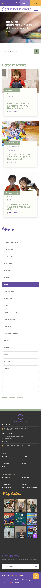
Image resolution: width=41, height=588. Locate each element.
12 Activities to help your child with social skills (18, 207)
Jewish (6, 347)
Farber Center (25, 477)
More (6, 305)
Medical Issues (9, 291)
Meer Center (7, 477)
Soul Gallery (7, 484)
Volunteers (6, 460)
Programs (24, 456)
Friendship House (26, 481)
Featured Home (9, 319)
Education (8, 389)
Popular (7, 284)
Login (5, 466)
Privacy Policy (21, 580)
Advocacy (7, 382)
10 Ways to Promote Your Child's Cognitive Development (19, 156)
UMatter (6, 481)
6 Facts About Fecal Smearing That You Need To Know (18, 105)
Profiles (7, 270)
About (5, 456)
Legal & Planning (10, 312)
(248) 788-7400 (8, 447)
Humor (6, 340)
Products (7, 277)
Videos (6, 368)
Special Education (11, 242)
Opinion (7, 361)
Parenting (8, 298)
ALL (5, 236)
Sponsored (8, 256)
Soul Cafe (24, 484)
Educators (24, 460)
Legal (29, 580)
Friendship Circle (11, 333)
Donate (24, 463)
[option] (20, 27)
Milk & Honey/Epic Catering (29, 487)
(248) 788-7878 (8, 430)
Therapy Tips (9, 249)
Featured (7, 326)
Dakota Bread (7, 487)
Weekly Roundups (10, 375)
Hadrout (16, 582)
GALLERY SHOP (24, 2)
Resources (8, 263)
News (6, 354)
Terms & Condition (9, 580)
